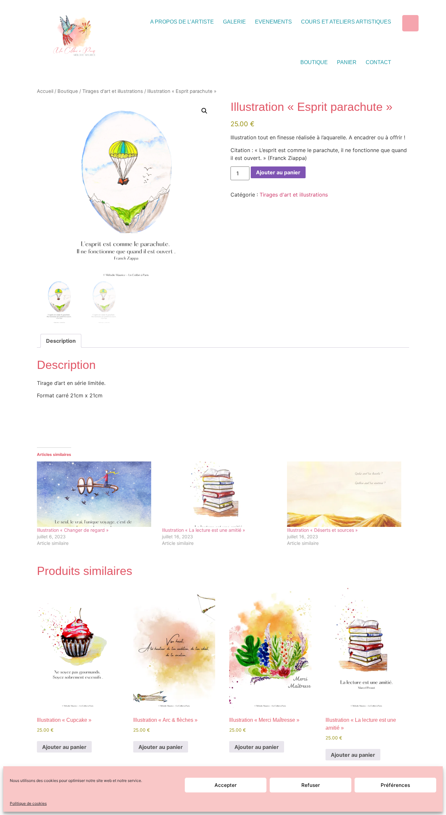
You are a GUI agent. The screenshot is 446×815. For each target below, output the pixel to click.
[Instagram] (410, 23)
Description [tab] (61, 341)
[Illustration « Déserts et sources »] (346, 494)
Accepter (226, 785)
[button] (204, 111)
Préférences (395, 785)
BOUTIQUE (314, 62)
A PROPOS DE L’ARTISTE (182, 22)
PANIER (347, 62)
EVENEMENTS (273, 22)
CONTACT (378, 62)
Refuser (310, 785)
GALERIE (234, 22)
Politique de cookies (28, 803)
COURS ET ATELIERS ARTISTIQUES (346, 22)
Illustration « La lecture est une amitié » (203, 530)
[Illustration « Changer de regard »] (96, 494)
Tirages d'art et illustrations (112, 91)
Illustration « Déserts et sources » (322, 530)
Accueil (45, 91)
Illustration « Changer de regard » (73, 530)
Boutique (67, 91)
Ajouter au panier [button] (64, 747)
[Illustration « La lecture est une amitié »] (221, 494)
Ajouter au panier (278, 172)
